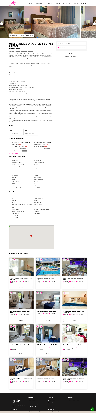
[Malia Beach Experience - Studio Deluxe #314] (48, 267)
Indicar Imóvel (66, 3)
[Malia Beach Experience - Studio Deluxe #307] (21, 367)
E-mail (71, 53)
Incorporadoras (51, 405)
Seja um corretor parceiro (74, 400)
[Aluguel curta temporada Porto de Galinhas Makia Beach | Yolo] (74, 300)
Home (30, 3)
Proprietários (49, 3)
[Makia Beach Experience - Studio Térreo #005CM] (21, 267)
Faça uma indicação (73, 402)
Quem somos (39, 3)
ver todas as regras (13, 153)
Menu (76, 4)
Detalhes (21, 287)
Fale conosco (32, 400)
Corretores (57, 3)
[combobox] (73, 47)
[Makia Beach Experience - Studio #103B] (48, 300)
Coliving (50, 407)
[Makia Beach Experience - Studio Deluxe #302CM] (74, 333)
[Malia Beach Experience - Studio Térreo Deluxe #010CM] (74, 367)
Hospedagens (51, 400)
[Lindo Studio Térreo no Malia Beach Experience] (74, 267)
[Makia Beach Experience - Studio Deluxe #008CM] (48, 333)
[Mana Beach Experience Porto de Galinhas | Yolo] (21, 300)
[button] (94, 23)
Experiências (51, 409)
